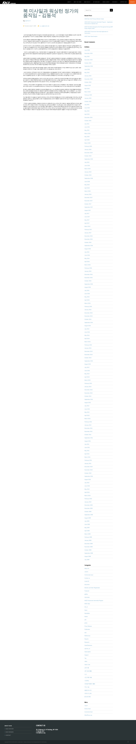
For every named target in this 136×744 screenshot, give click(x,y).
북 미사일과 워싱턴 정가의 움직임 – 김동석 (51, 12)
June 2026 (87, 50)
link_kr (86, 607)
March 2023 (88, 91)
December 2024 (89, 59)
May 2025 (87, 56)
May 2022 (87, 111)
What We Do (87, 2)
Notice (86, 616)
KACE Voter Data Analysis (91, 36)
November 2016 (89, 239)
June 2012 (87, 409)
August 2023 (88, 85)
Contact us (87, 578)
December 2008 (89, 543)
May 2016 (87, 258)
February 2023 (88, 95)
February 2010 (88, 498)
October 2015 (88, 280)
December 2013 (89, 351)
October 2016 (88, 242)
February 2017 (88, 229)
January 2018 (88, 194)
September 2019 (89, 159)
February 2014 (88, 345)
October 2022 (88, 101)
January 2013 (88, 386)
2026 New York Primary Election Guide (94, 18)
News (86, 610)
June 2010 (87, 486)
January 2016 (88, 271)
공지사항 (87, 667)
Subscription (88, 651)
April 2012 (87, 415)
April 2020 (87, 139)
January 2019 (88, 172)
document (87, 584)
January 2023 (88, 98)
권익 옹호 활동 (88, 671)
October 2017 (88, 204)
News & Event (106, 2)
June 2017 (87, 216)
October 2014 (88, 319)
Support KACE (123, 2)
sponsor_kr (87, 648)
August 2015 (88, 287)
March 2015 (88, 303)
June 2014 (87, 332)
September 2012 (89, 399)
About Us (87, 568)
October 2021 (88, 120)
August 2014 (88, 325)
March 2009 (88, 534)
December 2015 (89, 274)
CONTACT (8, 735)
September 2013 (89, 361)
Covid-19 (87, 581)
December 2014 (89, 313)
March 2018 (88, 191)
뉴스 (40, 26)
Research (87, 642)
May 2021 (87, 130)
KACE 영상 (87, 603)
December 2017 (89, 197)
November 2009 (89, 508)
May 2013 (87, 373)
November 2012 (89, 393)
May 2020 (87, 136)
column (86, 571)
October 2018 (88, 175)
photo (86, 623)
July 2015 (87, 290)
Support (86, 655)
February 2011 (88, 460)
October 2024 (88, 63)
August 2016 (88, 248)
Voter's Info (87, 664)
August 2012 (88, 402)
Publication (87, 629)
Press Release (88, 626)
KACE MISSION (9, 732)
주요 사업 (87, 687)
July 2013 (87, 367)
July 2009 (87, 521)
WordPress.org (88, 715)
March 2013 (88, 380)
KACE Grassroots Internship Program (94, 600)
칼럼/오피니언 (45, 26)
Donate (132, 2)
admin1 (28, 21)
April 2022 (87, 114)
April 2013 (87, 377)
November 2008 (89, 546)
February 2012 (88, 421)
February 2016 (88, 268)
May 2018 (87, 184)
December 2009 (89, 505)
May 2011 (87, 450)
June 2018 (87, 181)
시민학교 (87, 680)
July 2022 (87, 104)
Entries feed (88, 708)
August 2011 (88, 441)
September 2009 (89, 514)
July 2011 (87, 444)
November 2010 (89, 470)
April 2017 (87, 223)
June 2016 (87, 255)
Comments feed (88, 712)
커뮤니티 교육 (88, 693)
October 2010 (88, 473)
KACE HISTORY (10, 728)
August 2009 (88, 518)
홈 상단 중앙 (88, 696)
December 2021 (89, 117)
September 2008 (89, 553)
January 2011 (88, 463)
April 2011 (87, 453)
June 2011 (87, 447)
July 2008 (87, 559)
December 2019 (89, 152)
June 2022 (87, 107)
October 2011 (88, 434)
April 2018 (87, 188)
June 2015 (87, 293)
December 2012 (89, 389)
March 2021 (88, 133)
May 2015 (87, 296)
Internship (87, 597)
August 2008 (88, 556)
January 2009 (88, 540)
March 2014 (88, 341)
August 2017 (88, 210)
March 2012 (88, 418)
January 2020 (88, 149)
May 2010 (87, 489)
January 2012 (88, 425)
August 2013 (88, 364)
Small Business (88, 645)
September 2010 (89, 476)
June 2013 (87, 370)
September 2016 (89, 245)
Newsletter (87, 613)
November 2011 (88, 431)
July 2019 (87, 162)
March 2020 (88, 143)
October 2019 (88, 156)
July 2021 (87, 123)
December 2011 (88, 428)
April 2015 (87, 300)
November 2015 (89, 277)
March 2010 (88, 495)
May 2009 (87, 527)
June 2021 (87, 127)
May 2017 (87, 220)
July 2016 (87, 252)
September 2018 (89, 178)
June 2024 (87, 69)
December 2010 (89, 466)
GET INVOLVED (96, 2)
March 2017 (88, 226)
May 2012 (87, 412)
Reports (86, 639)
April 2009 (87, 530)
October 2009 (88, 511)
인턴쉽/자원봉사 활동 (90, 683)
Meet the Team (77, 2)
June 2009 (87, 524)
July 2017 (87, 213)
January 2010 (88, 502)
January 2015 (88, 309)
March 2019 (88, 168)
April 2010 (87, 492)
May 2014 (87, 335)
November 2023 (89, 79)
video (86, 661)
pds (85, 619)
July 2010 (87, 482)
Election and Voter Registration (92, 587)
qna (85, 632)
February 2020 (88, 146)
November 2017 (89, 200)
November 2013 (89, 354)
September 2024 (89, 66)
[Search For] (111, 10)
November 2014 (89, 316)
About (69, 2)
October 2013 (88, 357)
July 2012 (87, 405)
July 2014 (87, 329)
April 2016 (87, 261)
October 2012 (88, 396)
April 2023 (87, 88)
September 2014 (89, 322)
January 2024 (88, 75)
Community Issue (89, 574)
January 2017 (88, 232)
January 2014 (88, 348)
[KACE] (9, 2)
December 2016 (89, 236)
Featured (87, 591)
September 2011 (89, 437)
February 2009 (88, 537)
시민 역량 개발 (88, 677)
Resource (114, 2)
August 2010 (88, 479)
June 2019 (87, 165)
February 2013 (88, 383)
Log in (86, 705)
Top (85, 658)
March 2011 (87, 457)
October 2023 (88, 82)
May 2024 (87, 72)
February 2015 (88, 306)
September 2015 (89, 284)
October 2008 (88, 550)
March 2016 (88, 264)
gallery (86, 594)
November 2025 (89, 53)
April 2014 (87, 338)
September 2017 (89, 207)
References (87, 635)
